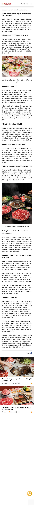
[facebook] (31, 353)
